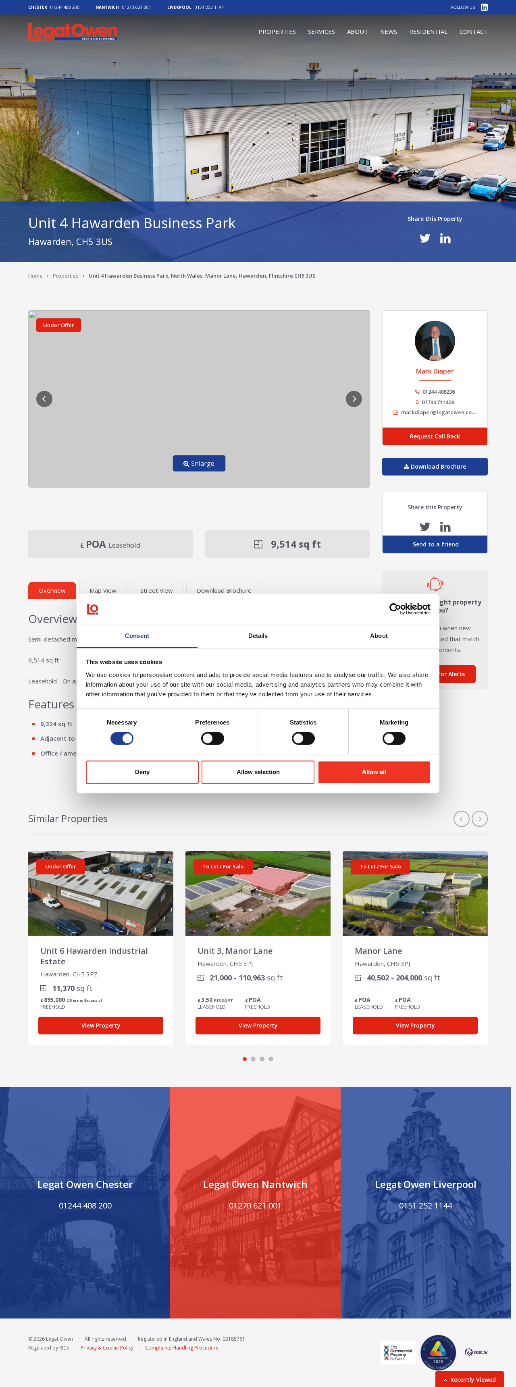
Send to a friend (435, 544)
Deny (142, 771)
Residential (428, 31)
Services (321, 31)
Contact (474, 31)
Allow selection (258, 771)
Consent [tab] (137, 635)
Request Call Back (435, 436)
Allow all (374, 771)
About (357, 31)
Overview (52, 590)
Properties (277, 31)
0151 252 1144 (209, 7)
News (388, 31)
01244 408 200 (64, 7)
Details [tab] (258, 635)
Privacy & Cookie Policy (107, 1347)
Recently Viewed (473, 1379)
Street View (156, 590)
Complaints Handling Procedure (181, 1347)
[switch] (212, 738)
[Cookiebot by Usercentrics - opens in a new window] (395, 609)
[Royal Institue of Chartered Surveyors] (474, 1352)
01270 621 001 (136, 7)
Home (35, 275)
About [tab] (379, 635)
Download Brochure (224, 590)
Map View (103, 590)
